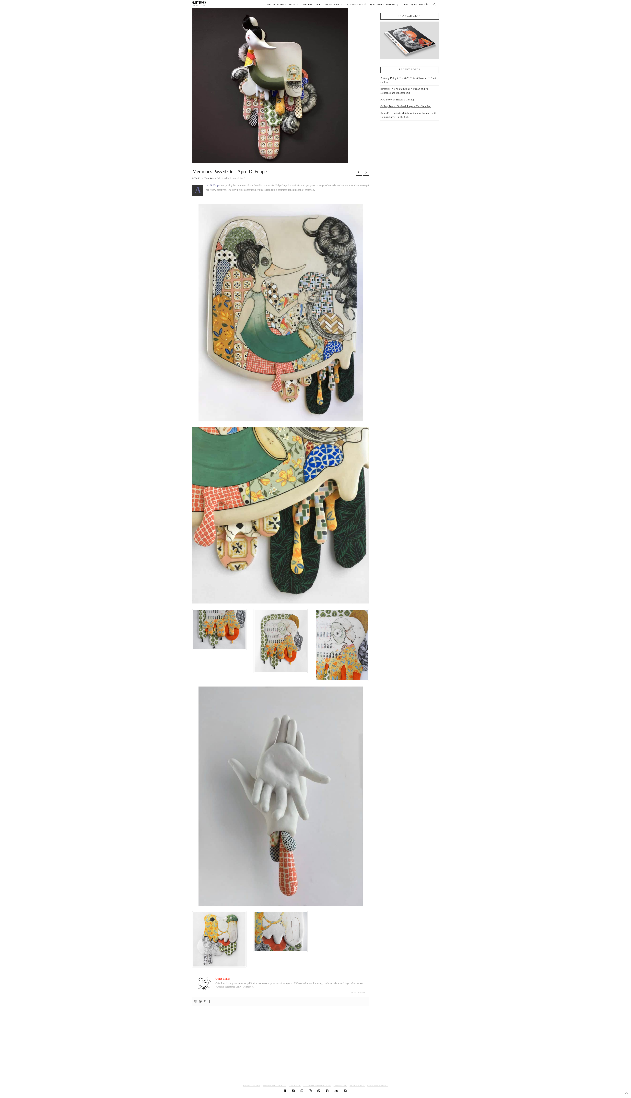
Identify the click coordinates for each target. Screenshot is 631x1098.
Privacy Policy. (357, 1085)
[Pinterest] (200, 1001)
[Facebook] (209, 1001)
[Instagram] (195, 1001)
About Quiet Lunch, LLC (274, 1085)
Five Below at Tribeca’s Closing (397, 99)
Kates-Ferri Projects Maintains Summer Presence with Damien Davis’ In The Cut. (408, 115)
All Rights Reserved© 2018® (317, 1085)
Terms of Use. (340, 1085)
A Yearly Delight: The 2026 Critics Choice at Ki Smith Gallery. (408, 80)
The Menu (198, 178)
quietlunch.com (358, 992)
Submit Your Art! (251, 1085)
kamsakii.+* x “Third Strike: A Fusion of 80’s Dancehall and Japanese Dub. (404, 90)
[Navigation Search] (435, 3)
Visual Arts (208, 178)
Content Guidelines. (377, 1085)
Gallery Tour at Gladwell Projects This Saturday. (405, 106)
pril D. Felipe (213, 185)
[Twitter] (204, 1001)
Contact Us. (295, 1085)
